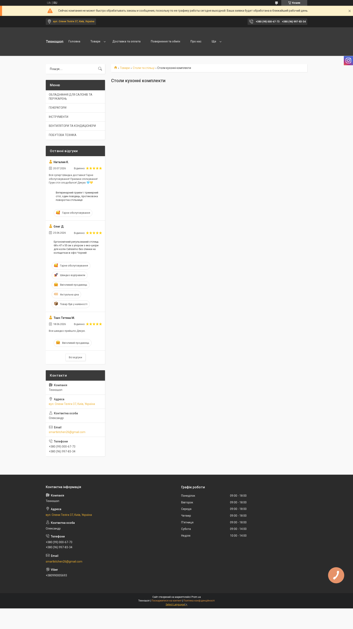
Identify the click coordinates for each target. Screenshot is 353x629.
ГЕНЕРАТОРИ (57, 107)
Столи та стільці (143, 68)
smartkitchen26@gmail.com (67, 432)
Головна (74, 41)
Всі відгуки (75, 357)
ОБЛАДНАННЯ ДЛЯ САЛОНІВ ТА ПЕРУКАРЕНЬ (70, 96)
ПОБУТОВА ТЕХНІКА (62, 135)
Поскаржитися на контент (167, 600)
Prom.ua (196, 597)
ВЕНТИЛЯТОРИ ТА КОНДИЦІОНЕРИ (72, 125)
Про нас (195, 41)
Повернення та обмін (165, 41)
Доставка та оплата (126, 41)
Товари (95, 41)
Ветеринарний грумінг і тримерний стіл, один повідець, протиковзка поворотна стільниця (77, 196)
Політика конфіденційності (199, 600)
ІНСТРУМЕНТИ (58, 116)
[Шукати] (100, 69)
